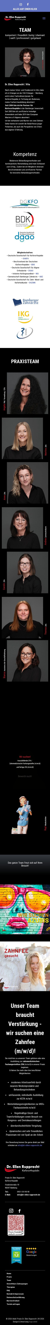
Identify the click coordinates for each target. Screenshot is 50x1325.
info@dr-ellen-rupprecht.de (30, 1145)
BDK (33, 264)
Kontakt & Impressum (15, 1294)
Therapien (11, 1287)
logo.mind (33, 1322)
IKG (37, 273)
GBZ (41, 276)
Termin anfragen (13, 1304)
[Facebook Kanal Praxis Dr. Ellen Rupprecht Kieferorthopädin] (19, 1211)
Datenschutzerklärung (16, 1297)
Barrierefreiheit (13, 1301)
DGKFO (26, 258)
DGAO (30, 270)
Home (9, 1273)
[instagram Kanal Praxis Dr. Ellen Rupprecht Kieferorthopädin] (11, 1211)
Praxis (9, 1277)
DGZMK (32, 282)
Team (9, 1280)
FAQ (8, 1290)
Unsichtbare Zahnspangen (17, 1284)
